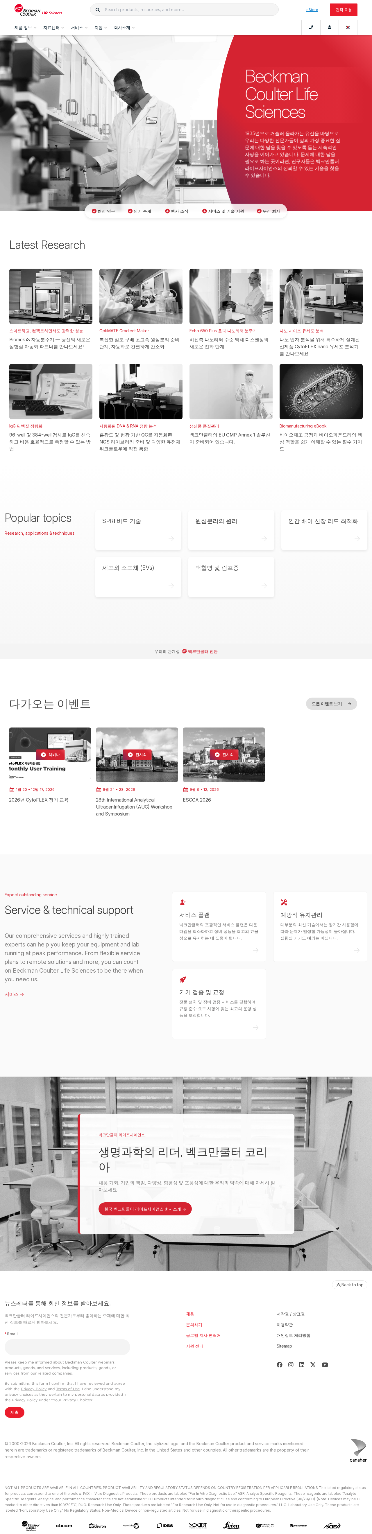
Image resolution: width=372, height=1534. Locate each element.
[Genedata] (131, 1526)
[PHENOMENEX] (298, 1526)
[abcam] (64, 1525)
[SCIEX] (332, 1525)
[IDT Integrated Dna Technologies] (198, 1526)
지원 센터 (194, 1345)
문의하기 (194, 1324)
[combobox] (184, 9)
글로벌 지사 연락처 (203, 1335)
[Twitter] (313, 1365)
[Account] (330, 27)
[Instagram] (291, 1365)
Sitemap (284, 1345)
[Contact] (311, 27)
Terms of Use (68, 1389)
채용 (190, 1313)
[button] (97, 9)
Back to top (352, 1284)
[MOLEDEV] (265, 1525)
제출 (14, 1412)
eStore (312, 9)
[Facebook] (279, 1365)
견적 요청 (344, 9)
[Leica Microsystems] (231, 1526)
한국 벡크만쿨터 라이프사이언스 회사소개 (145, 1208)
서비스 (14, 994)
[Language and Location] (348, 27)
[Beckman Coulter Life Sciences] (38, 9)
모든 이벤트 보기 (331, 703)
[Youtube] (325, 1365)
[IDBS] (164, 1525)
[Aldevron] (97, 1525)
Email (11, 1334)
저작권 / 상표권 (291, 1313)
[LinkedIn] (302, 1365)
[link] (50, 766)
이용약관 (285, 1324)
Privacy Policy (34, 1389)
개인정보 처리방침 (293, 1335)
